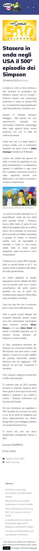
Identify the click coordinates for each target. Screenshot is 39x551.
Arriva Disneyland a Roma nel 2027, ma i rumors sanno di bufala (19, 512)
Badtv (12, 451)
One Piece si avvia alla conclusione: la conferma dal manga (18, 493)
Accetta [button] (6, 548)
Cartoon (9, 458)
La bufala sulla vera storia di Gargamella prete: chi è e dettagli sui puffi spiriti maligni (19, 523)
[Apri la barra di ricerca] (28, 7)
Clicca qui (33, 548)
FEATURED (19, 458)
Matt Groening (12, 462)
